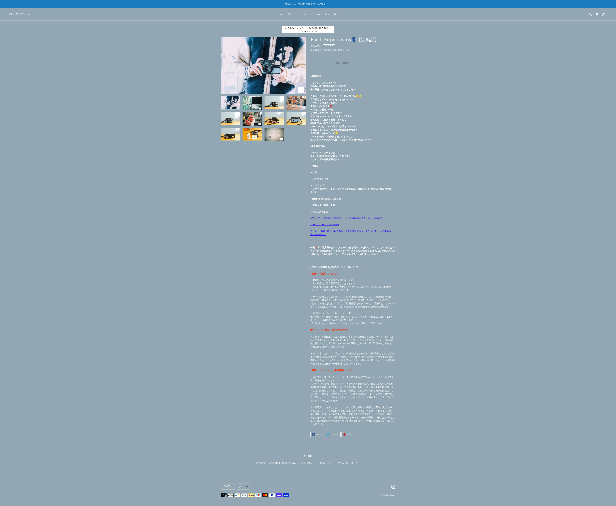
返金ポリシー (308, 463)
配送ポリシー (326, 463)
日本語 (227, 487)
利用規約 (260, 463)
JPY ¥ (242, 487)
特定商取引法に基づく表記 (283, 463)
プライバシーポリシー (349, 463)
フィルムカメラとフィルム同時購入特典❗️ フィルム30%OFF (308, 29)
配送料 (318, 50)
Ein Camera (19, 14)
